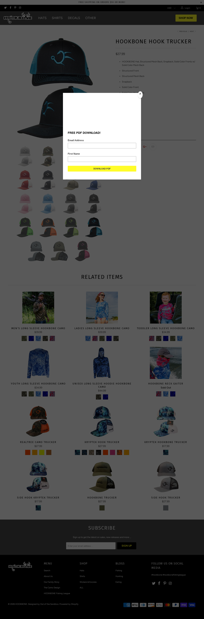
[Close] (140, 94)
